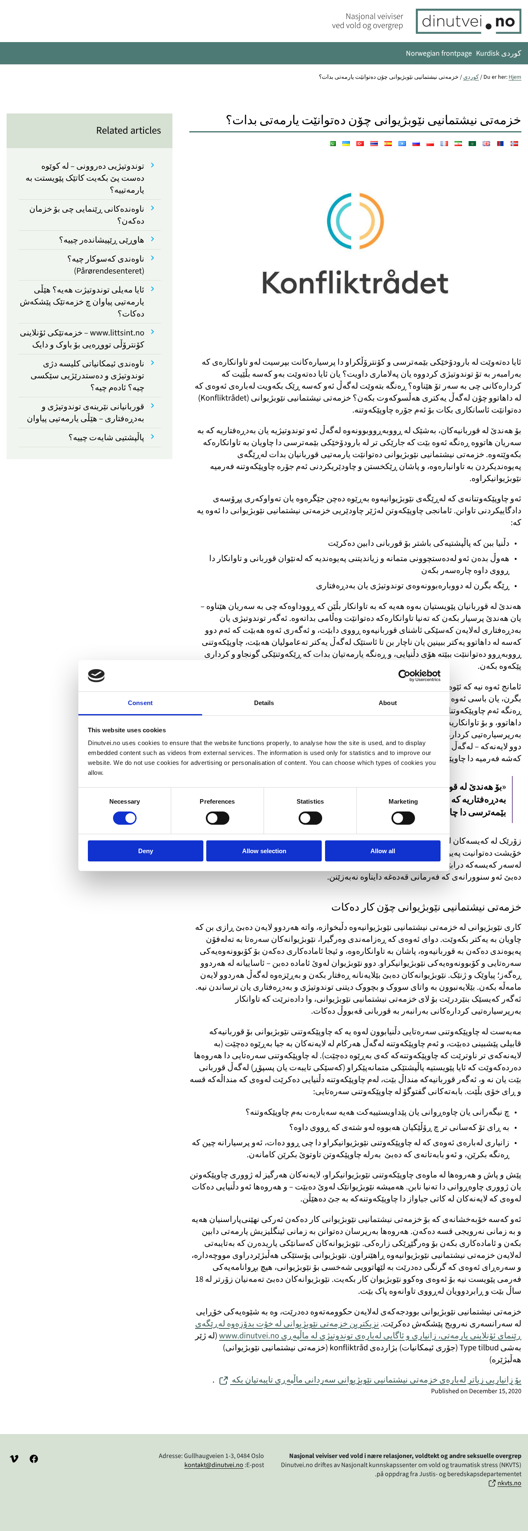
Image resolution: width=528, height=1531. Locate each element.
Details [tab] (264, 702)
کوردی (471, 77)
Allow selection (264, 850)
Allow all (382, 850)
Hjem (515, 77)
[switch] (217, 818)
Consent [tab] (140, 702)
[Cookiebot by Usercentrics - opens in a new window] (404, 676)
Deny (145, 850)
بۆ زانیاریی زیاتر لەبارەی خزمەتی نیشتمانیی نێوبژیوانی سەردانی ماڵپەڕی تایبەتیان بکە (375, 1380)
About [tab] (388, 702)
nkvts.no (509, 1483)
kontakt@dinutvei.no (213, 1465)
